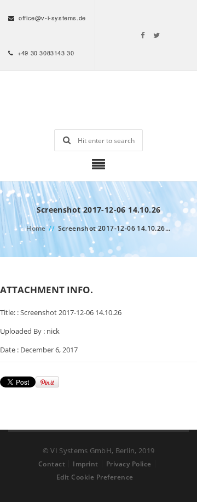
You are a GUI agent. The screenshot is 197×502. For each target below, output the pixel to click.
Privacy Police (129, 464)
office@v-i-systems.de (52, 17)
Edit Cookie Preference (95, 477)
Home (36, 228)
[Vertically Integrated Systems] (98, 100)
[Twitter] (156, 35)
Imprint (86, 464)
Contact (52, 464)
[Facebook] (143, 35)
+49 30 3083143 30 (46, 52)
